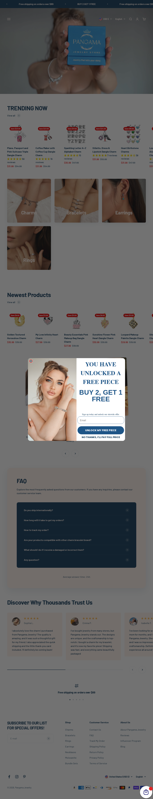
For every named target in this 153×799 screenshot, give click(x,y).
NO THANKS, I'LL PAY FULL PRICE (101, 437)
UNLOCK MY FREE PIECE (100, 430)
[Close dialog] (30, 361)
